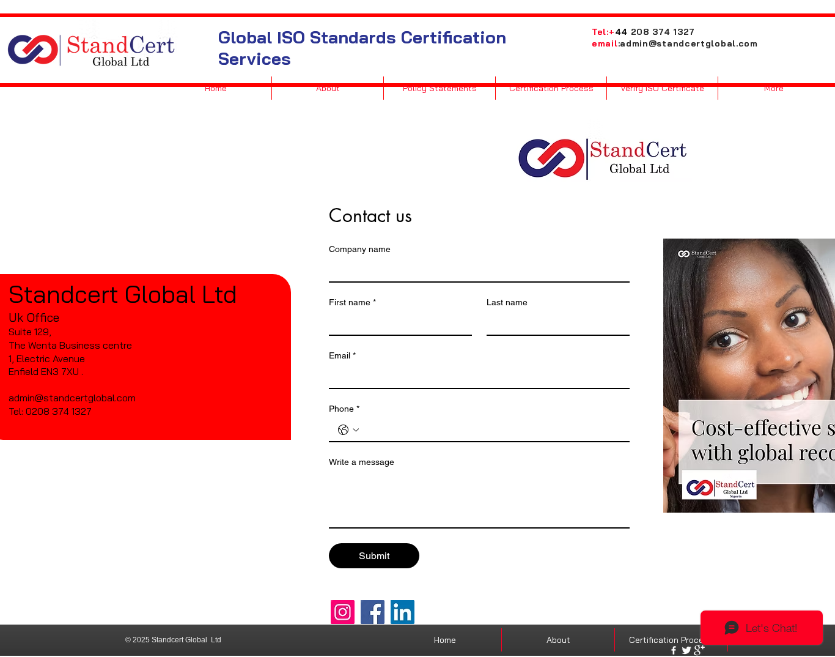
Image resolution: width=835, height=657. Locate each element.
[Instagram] (343, 612)
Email (342, 355)
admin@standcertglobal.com (689, 43)
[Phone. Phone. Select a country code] (348, 430)
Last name (507, 302)
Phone (344, 409)
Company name (360, 249)
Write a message (361, 462)
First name (352, 302)
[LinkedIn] (402, 612)
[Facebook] (372, 612)
